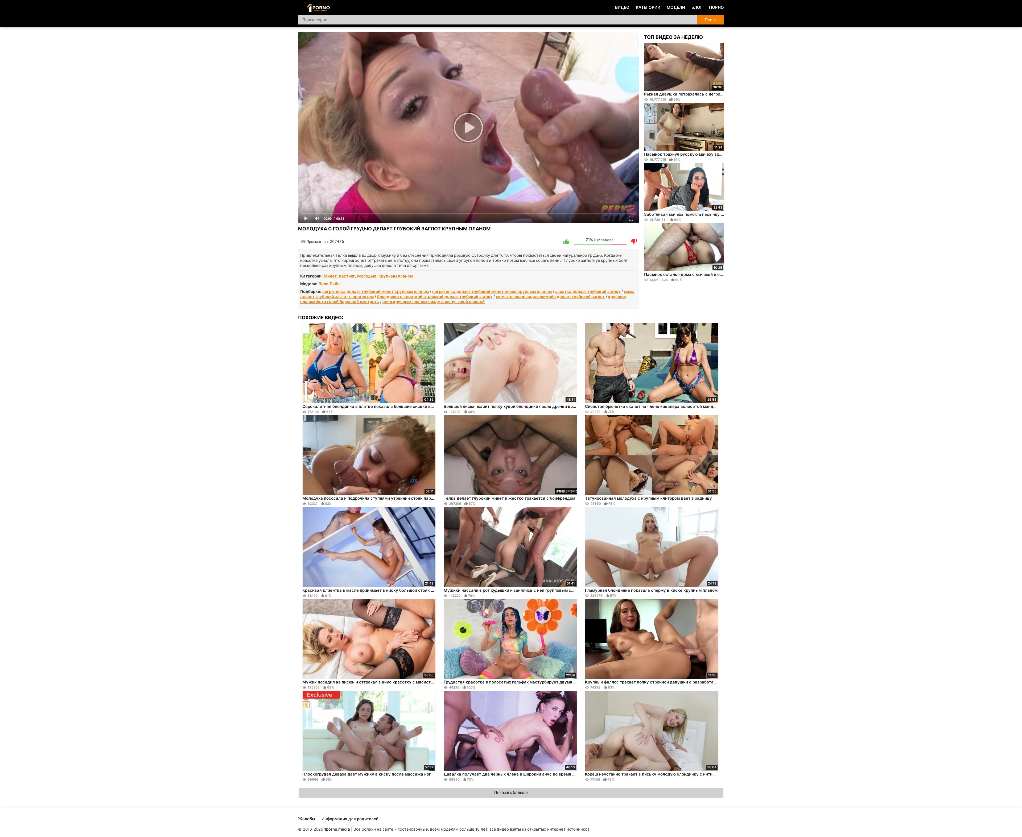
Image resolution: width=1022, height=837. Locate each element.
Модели (676, 7)
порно (716, 7)
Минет (330, 276)
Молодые (366, 276)
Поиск (711, 19)
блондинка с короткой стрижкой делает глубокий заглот (434, 296)
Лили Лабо (329, 283)
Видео (622, 7)
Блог (697, 7)
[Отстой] (634, 241)
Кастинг (347, 276)
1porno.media (337, 829)
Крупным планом (395, 276)
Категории (648, 7)
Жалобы (306, 818)
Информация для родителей (350, 818)
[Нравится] (566, 241)
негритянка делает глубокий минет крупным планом (375, 291)
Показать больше (511, 792)
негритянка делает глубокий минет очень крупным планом (492, 291)
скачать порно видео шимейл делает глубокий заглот (550, 296)
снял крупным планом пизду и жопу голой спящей (433, 301)
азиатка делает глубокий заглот (587, 291)
